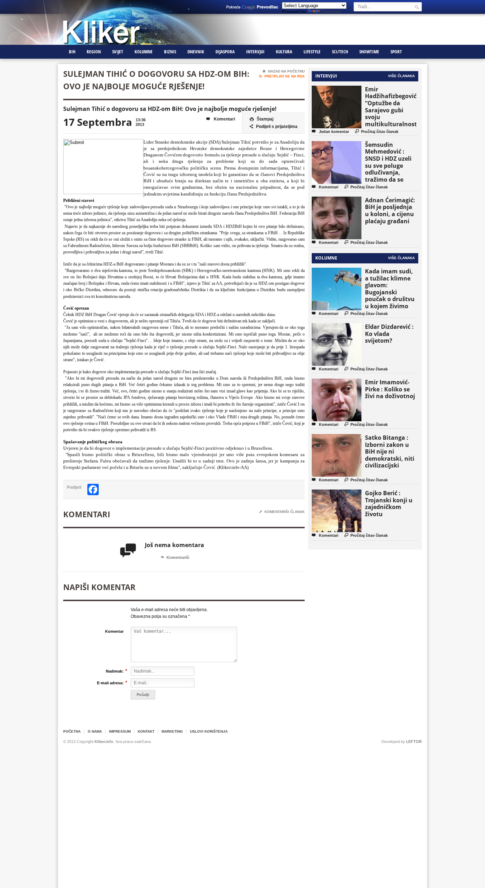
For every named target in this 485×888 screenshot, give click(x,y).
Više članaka (401, 76)
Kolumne (144, 51)
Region (94, 51)
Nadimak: (115, 671)
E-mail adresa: (110, 682)
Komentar (114, 631)
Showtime (369, 51)
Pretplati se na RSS (282, 76)
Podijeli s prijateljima (274, 126)
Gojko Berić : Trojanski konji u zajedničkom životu (389, 503)
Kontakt (146, 731)
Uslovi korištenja (209, 731)
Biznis (170, 51)
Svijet (117, 51)
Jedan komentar (330, 131)
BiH (72, 51)
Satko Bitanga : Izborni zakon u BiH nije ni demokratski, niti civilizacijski (389, 451)
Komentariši (175, 557)
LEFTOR (414, 741)
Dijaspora (225, 51)
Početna (72, 731)
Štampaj (261, 119)
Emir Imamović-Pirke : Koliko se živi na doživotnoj (390, 389)
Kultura (284, 51)
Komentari (220, 119)
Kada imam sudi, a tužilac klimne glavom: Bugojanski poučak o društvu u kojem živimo (390, 288)
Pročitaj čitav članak (376, 131)
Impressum (120, 731)
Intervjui (255, 51)
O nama (95, 731)
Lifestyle (312, 51)
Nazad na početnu (283, 71)
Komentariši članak (282, 512)
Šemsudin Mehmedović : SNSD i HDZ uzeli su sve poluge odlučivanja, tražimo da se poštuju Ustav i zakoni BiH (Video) (390, 169)
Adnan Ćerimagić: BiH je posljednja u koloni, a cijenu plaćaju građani (390, 210)
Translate (331, 12)
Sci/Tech (340, 51)
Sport (396, 51)
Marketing (172, 731)
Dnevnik (195, 51)
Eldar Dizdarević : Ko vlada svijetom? (389, 333)
